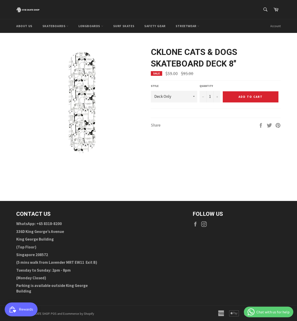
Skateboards (54, 26)
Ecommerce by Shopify (78, 314)
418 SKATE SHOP (38, 314)
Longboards (89, 26)
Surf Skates (124, 26)
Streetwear (186, 26)
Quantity (206, 86)
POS (54, 314)
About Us (24, 26)
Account (275, 26)
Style (155, 86)
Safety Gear (155, 26)
